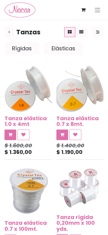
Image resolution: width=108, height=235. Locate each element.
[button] (10, 135)
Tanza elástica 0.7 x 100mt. (25, 226)
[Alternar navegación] (98, 10)
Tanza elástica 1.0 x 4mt (25, 121)
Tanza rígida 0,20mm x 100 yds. (75, 223)
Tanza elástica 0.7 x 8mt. (77, 121)
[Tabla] (70, 32)
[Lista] (81, 32)
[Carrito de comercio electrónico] (83, 10)
